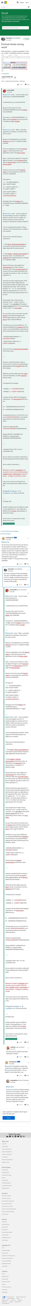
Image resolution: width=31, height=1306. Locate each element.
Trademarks (19, 1300)
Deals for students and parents (8, 1211)
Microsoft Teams (5, 1235)
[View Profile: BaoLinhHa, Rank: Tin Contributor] (3, 39)
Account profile (5, 1169)
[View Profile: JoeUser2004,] (4, 91)
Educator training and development (9, 1209)
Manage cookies (5, 1300)
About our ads (18, 1301)
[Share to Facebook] (10, 1136)
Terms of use (12, 1300)
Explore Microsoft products (7, 1159)
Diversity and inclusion (6, 1286)
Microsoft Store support (6, 1175)
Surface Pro (4, 1143)
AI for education (5, 1214)
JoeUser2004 (10, 90)
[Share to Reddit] (15, 1136)
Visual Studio (4, 1266)
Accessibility (4, 1289)
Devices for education (6, 1198)
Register (22, 2)
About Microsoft (5, 1276)
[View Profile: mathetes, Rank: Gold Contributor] (8, 1048)
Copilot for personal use (7, 1154)
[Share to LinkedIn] (7, 1136)
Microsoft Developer (6, 1250)
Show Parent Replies (5, 534)
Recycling (11, 1301)
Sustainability (4, 1292)
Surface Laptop (5, 1146)
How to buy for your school (7, 1206)
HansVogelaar (13, 491)
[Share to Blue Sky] (18, 1136)
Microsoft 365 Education (7, 1203)
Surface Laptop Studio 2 (6, 1149)
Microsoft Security (5, 1224)
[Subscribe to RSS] (21, 1136)
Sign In (27, 2)
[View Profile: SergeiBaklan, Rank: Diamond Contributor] (8, 1081)
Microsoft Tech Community (7, 1258)
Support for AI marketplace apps (8, 1255)
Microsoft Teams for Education (8, 1201)
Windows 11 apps (5, 1162)
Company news (5, 1279)
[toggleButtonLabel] (28, 7)
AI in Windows (5, 1157)
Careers (3, 1273)
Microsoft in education (6, 1195)
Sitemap (3, 1298)
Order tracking (5, 1180)
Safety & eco (4, 1301)
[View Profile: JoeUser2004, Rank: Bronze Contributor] (7, 590)
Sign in (9, 1118)
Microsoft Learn (5, 1253)
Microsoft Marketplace (6, 1261)
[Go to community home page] (5, 2)
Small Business (5, 1240)
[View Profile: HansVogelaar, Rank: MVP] (3, 538)
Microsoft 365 (5, 1229)
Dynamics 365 (5, 1227)
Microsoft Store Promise (7, 1185)
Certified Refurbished (6, 1183)
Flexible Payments (5, 1188)
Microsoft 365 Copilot (6, 1237)
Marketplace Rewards (6, 1263)
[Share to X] (13, 1136)
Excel (4, 7)
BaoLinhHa (9, 38)
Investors (4, 1284)
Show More (6, 73)
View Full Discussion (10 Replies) (10, 531)
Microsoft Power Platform (7, 1232)
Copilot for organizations (7, 1151)
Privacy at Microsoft (6, 1281)
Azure (3, 1247)
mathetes (12, 1047)
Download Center (5, 1172)
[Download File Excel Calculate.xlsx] (15, 77)
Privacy (17, 1298)
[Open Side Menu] (2, 2)
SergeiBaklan (14, 1080)
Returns (3, 1177)
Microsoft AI (4, 1221)
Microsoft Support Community (10, 21)
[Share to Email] (24, 1136)
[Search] (18, 2)
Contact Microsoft (10, 1298)
